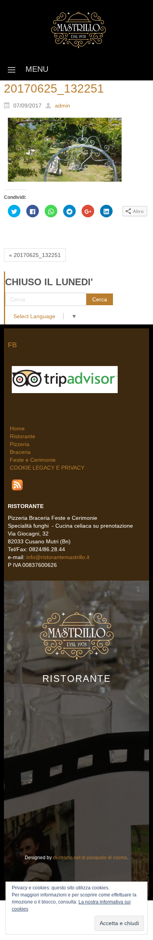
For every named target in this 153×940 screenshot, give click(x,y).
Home (17, 427)
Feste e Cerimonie (33, 459)
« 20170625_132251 (35, 255)
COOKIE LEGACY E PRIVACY (47, 467)
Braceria (20, 451)
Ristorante (22, 435)
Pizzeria (19, 443)
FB (12, 345)
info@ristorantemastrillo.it (58, 556)
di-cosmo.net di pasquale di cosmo (90, 856)
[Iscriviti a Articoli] (17, 484)
